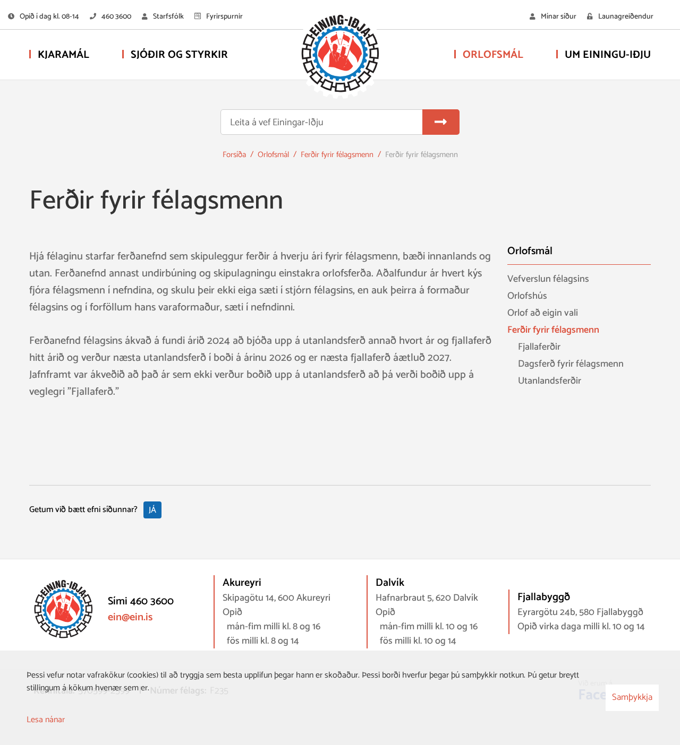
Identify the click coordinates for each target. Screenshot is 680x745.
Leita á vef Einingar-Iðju (277, 123)
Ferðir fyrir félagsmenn (337, 154)
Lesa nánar (46, 720)
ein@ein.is (130, 617)
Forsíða (234, 154)
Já (152, 510)
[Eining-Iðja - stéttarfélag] (340, 55)
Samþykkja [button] (632, 697)
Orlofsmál (273, 154)
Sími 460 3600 (141, 601)
